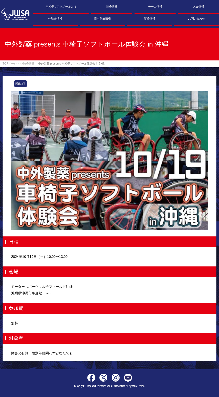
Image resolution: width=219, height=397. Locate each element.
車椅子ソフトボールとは (61, 6)
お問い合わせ (196, 18)
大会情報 (198, 6)
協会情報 (111, 6)
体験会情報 (55, 18)
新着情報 (149, 18)
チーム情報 (155, 6)
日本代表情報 (102, 18)
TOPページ (10, 63)
